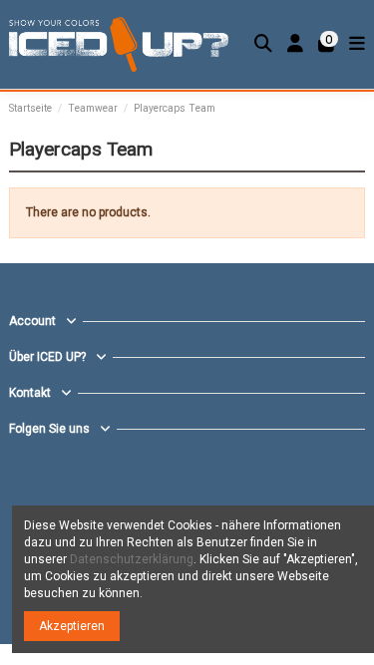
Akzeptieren (72, 626)
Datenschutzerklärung (131, 559)
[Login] (295, 44)
